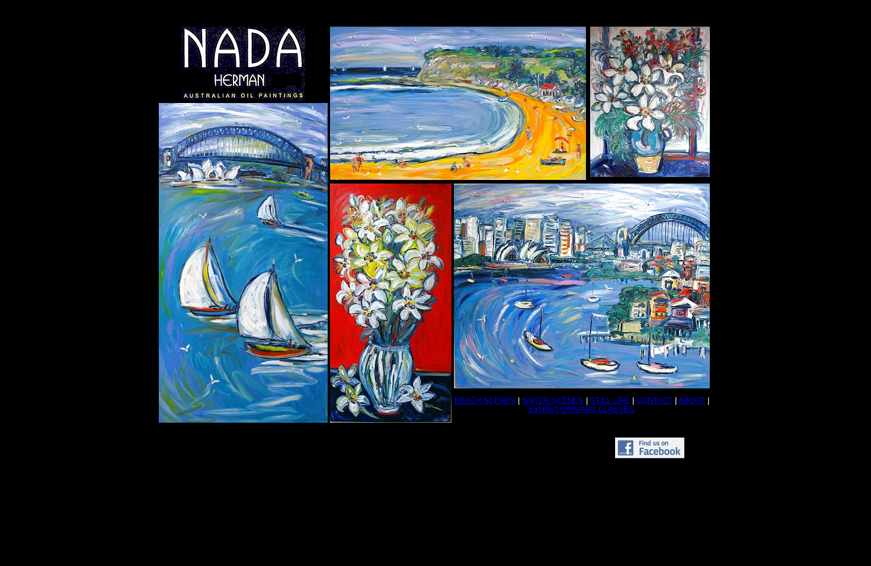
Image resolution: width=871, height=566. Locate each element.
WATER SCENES (553, 400)
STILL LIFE (610, 400)
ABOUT (691, 400)
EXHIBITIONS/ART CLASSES (582, 409)
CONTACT (654, 400)
